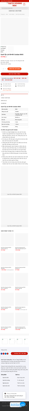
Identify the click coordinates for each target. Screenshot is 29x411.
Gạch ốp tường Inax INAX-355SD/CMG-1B (6, 248)
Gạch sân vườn (6, 385)
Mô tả (2, 95)
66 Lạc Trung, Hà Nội (17, 359)
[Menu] (2, 4)
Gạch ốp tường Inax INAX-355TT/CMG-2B (6, 288)
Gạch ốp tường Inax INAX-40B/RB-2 (6, 268)
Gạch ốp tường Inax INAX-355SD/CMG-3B (6, 308)
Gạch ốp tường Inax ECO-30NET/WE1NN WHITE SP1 (20, 248)
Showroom (3, 103)
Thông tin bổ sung (5, 97)
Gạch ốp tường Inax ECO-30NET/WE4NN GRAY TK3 (20, 327)
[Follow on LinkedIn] (5, 354)
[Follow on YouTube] (7, 354)
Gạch (7, 14)
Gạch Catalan (11, 14)
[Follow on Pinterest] (3, 354)
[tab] (14, 95)
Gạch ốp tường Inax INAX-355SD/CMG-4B (20, 288)
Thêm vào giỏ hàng (14, 68)
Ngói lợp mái (5, 383)
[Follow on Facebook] (1, 354)
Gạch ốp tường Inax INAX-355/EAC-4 (20, 268)
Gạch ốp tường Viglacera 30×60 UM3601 (20, 308)
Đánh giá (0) (4, 100)
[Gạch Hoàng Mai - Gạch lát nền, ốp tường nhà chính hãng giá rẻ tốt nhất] (14, 4)
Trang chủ (3, 14)
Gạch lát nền (6, 377)
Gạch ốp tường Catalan (20, 14)
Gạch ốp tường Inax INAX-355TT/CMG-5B (6, 327)
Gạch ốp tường (6, 380)
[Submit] (26, 8)
